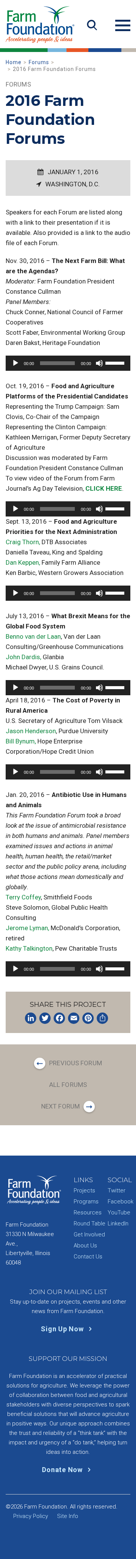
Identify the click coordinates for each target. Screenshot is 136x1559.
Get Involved (89, 1234)
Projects (84, 1190)
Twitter (116, 1190)
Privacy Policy (30, 1516)
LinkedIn (118, 1223)
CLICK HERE (103, 488)
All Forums (68, 1084)
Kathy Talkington (29, 948)
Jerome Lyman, (27, 928)
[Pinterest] (88, 1018)
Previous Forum (75, 1063)
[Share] (102, 1018)
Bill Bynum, (21, 741)
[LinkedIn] (30, 1018)
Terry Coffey (23, 897)
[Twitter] (45, 1018)
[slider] (116, 362)
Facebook (120, 1201)
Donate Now (63, 1470)
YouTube (119, 1212)
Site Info (67, 1516)
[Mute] (99, 363)
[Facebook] (59, 1018)
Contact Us (88, 1256)
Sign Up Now (63, 1329)
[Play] (15, 363)
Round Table (89, 1223)
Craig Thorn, (23, 542)
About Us (85, 1245)
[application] (68, 363)
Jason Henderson (31, 731)
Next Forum (60, 1106)
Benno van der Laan (33, 636)
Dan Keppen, (23, 562)
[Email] (73, 1018)
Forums (39, 62)
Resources (88, 1212)
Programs (86, 1201)
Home (14, 62)
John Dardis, (23, 657)
